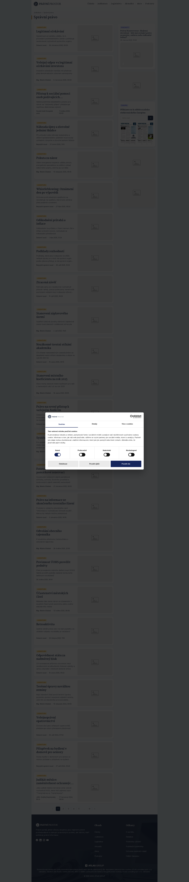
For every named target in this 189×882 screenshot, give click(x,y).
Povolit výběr (94, 464)
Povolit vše (126, 464)
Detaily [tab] (94, 424)
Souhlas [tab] (62, 424)
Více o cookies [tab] (127, 424)
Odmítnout (63, 464)
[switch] (82, 454)
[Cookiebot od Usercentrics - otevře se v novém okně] (131, 416)
